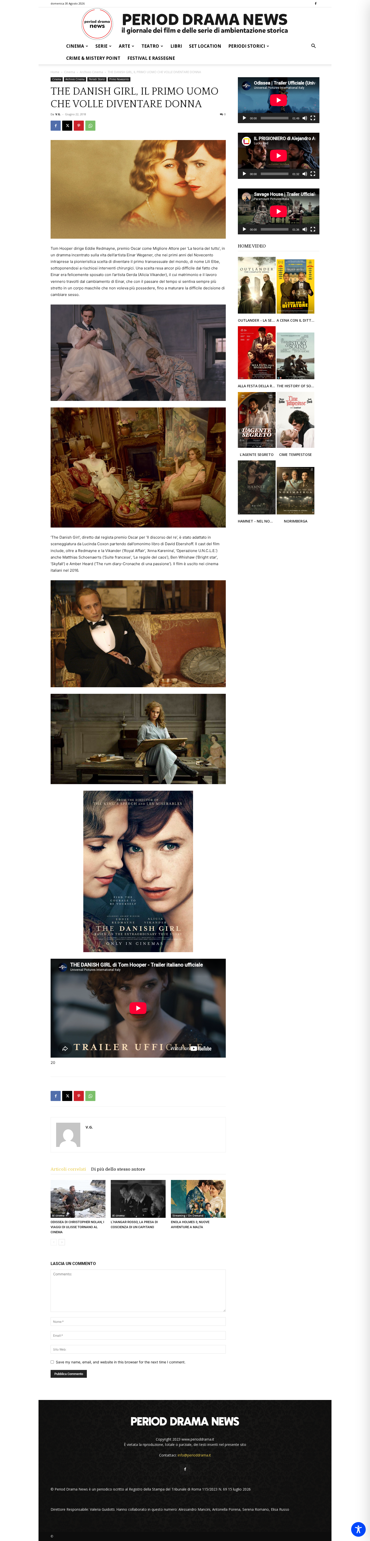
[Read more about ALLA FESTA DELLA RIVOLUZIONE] (257, 378)
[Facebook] (315, 3)
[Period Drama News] (185, 24)
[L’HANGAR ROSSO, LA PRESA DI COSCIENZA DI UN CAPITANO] (138, 1199)
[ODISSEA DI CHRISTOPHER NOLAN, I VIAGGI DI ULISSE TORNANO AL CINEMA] (78, 1199)
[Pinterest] (79, 126)
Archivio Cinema (91, 72)
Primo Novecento (119, 79)
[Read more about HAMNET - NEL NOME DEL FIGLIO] (257, 514)
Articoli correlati (68, 1169)
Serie (101, 46)
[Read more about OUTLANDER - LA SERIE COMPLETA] (257, 313)
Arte (124, 46)
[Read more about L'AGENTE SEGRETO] (257, 447)
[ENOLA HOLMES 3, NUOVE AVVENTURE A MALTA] (198, 1199)
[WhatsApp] (90, 126)
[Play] (244, 118)
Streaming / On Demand (187, 1215)
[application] (278, 100)
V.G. (58, 114)
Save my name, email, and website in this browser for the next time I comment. (121, 1362)
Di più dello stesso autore (118, 1169)
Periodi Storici (246, 46)
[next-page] (62, 1242)
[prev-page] (54, 1242)
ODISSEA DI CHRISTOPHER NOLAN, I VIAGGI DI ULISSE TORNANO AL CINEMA (77, 1227)
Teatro (150, 46)
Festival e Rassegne (151, 58)
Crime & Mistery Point (93, 58)
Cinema (75, 46)
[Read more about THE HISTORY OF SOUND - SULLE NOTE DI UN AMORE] (295, 378)
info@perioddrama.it (194, 1455)
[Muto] (304, 118)
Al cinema (58, 1215)
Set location (205, 46)
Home (55, 72)
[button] (313, 46)
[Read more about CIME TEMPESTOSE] (295, 447)
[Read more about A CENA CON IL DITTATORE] (295, 313)
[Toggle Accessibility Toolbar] (358, 1529)
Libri (176, 46)
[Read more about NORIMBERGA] (295, 514)
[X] (67, 126)
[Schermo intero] (312, 118)
